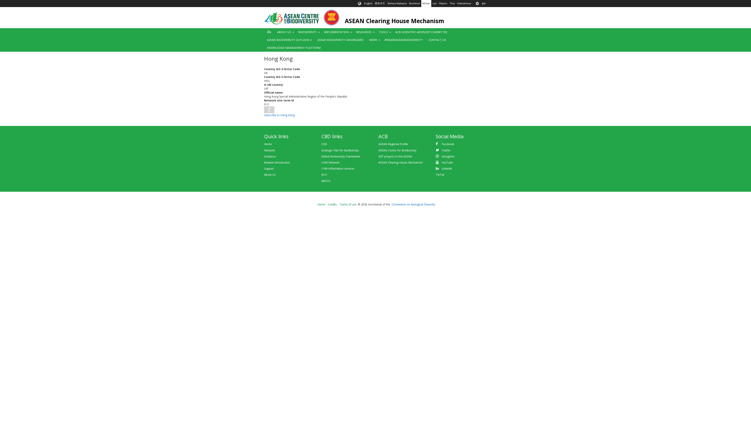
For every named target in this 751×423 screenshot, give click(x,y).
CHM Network (330, 162)
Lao (435, 3)
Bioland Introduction (277, 162)
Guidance (270, 156)
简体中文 (380, 3)
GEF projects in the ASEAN (395, 156)
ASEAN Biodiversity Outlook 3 (289, 40)
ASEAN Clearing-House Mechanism (400, 162)
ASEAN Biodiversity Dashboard (340, 40)
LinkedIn (447, 168)
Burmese (414, 3)
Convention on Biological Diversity (413, 204)
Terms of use (348, 204)
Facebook (448, 144)
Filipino (443, 3)
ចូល (484, 3)
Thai (452, 3)
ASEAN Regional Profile (393, 144)
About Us (270, 174)
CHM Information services (337, 168)
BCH (324, 174)
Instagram (448, 156)
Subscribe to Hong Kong (279, 115)
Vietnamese (464, 3)
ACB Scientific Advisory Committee (421, 32)
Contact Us (437, 40)
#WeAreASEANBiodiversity (403, 40)
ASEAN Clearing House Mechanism (394, 21)
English (368, 3)
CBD (324, 144)
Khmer (426, 3)
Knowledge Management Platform (294, 48)
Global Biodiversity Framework (340, 156)
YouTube (447, 162)
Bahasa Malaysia (397, 3)
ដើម (269, 32)
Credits (332, 204)
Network (269, 150)
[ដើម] (301, 17)
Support (269, 168)
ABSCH (325, 181)
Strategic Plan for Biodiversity (340, 150)
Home (268, 144)
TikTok (440, 174)
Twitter (446, 150)
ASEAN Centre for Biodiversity (397, 150)
